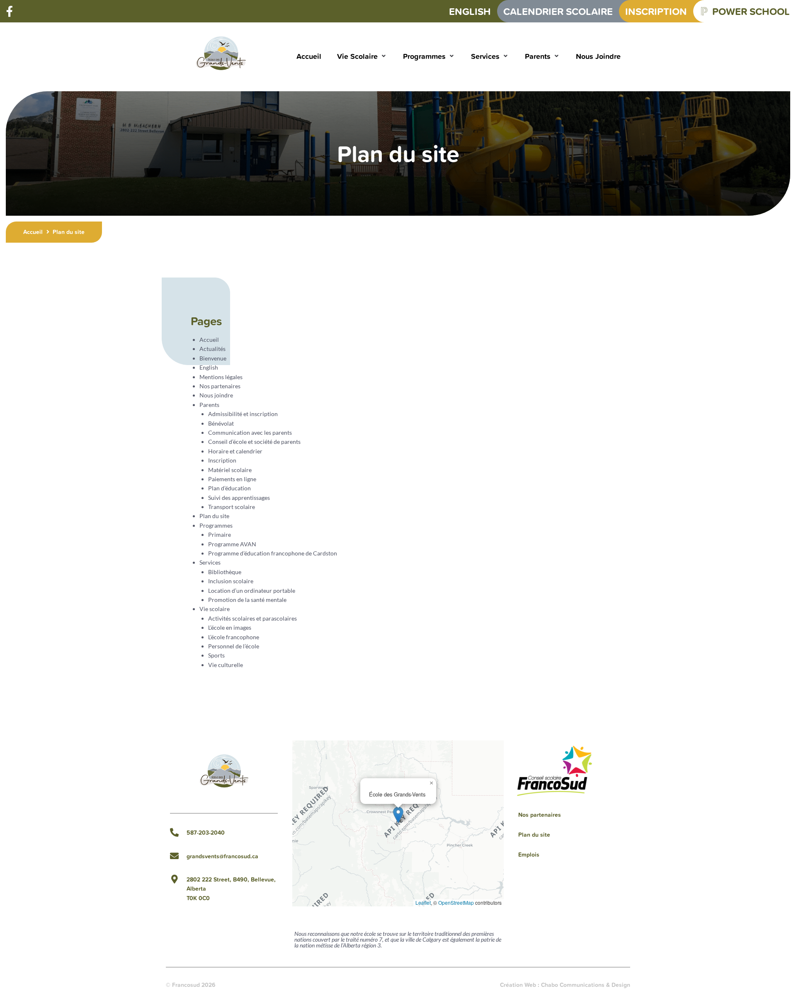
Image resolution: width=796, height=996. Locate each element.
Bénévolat (221, 423)
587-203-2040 (206, 832)
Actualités (212, 348)
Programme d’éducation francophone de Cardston (272, 553)
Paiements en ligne (232, 478)
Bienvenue (212, 358)
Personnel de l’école (233, 646)
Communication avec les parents (250, 432)
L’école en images (229, 627)
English (208, 367)
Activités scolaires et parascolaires (252, 618)
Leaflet (423, 902)
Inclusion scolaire (230, 580)
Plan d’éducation (229, 488)
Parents (209, 404)
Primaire (219, 534)
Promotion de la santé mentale (247, 599)
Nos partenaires (219, 386)
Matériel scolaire (230, 469)
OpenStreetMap (456, 902)
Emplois (528, 854)
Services (210, 562)
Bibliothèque (224, 571)
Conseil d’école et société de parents (254, 441)
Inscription (222, 460)
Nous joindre (216, 395)
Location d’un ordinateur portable (251, 590)
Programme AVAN (232, 544)
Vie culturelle (225, 664)
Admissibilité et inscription (243, 413)
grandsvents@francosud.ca (222, 856)
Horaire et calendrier (235, 451)
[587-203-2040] (174, 832)
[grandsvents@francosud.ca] (174, 856)
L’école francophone (233, 636)
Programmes (216, 525)
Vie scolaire (214, 608)
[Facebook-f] (9, 11)
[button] (362, 56)
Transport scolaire (231, 506)
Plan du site (214, 515)
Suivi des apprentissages (239, 497)
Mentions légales (221, 376)
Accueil (33, 232)
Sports (216, 655)
